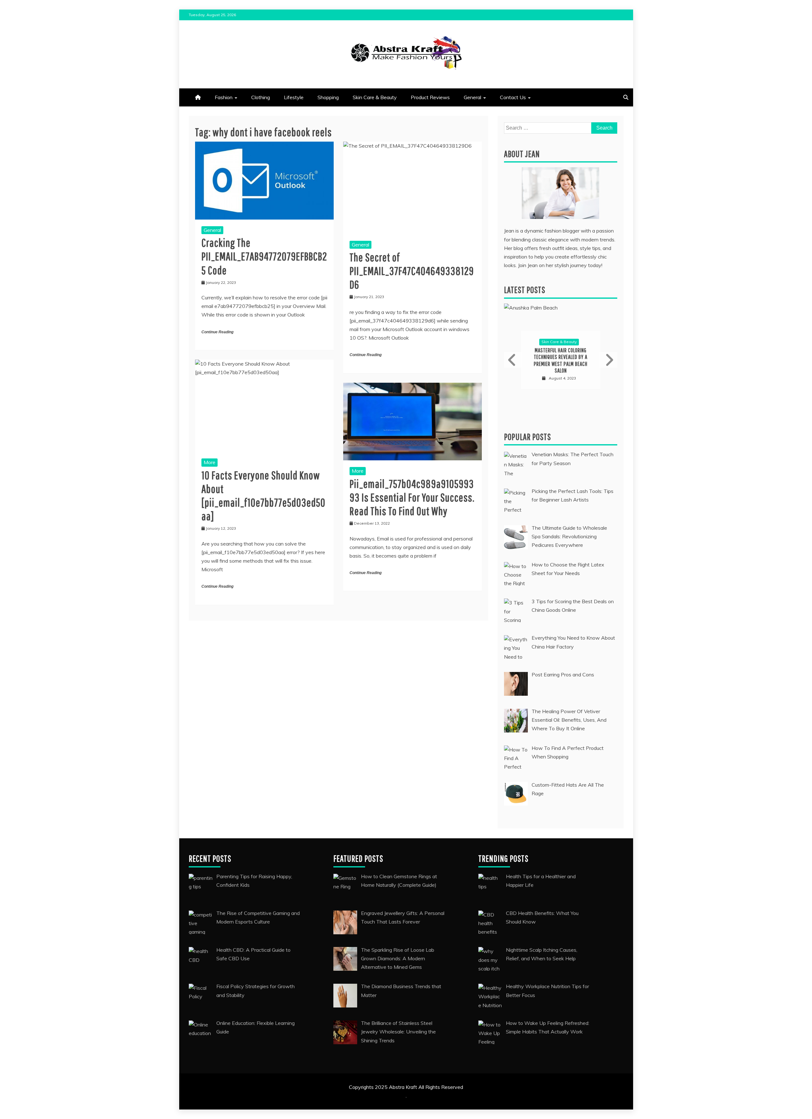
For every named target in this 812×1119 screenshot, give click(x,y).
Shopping (328, 97)
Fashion (223, 97)
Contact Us (513, 97)
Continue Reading (217, 332)
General (472, 97)
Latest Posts (524, 290)
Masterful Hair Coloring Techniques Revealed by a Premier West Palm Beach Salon (560, 360)
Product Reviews (430, 97)
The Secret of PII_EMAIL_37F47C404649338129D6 (412, 271)
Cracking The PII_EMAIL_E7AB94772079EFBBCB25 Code (264, 256)
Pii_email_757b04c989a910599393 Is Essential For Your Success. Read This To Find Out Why (412, 497)
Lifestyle (294, 97)
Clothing (260, 97)
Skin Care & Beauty (375, 97)
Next (608, 360)
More (209, 462)
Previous (513, 360)
